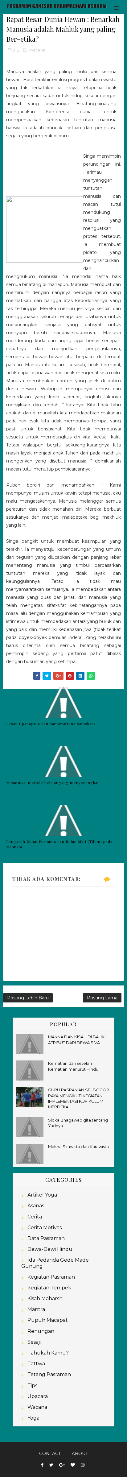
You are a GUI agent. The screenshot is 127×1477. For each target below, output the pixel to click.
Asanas (35, 1206)
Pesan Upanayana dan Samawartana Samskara (51, 723)
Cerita (34, 1217)
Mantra (36, 1309)
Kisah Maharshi (45, 1298)
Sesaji (34, 1342)
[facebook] (42, 1465)
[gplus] (62, 1465)
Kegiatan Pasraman (51, 1277)
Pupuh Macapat (47, 1320)
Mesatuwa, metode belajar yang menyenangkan (53, 782)
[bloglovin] (72, 1465)
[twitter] (51, 1465)
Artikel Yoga (42, 1195)
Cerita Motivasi (45, 1227)
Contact (50, 1453)
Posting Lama (102, 998)
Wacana (37, 50)
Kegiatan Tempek (49, 1288)
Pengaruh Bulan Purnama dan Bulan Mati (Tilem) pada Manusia (59, 844)
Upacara (37, 1396)
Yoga (33, 1418)
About (80, 1453)
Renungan (40, 1331)
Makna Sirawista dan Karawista (78, 1146)
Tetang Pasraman (49, 1374)
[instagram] (82, 1465)
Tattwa (36, 1364)
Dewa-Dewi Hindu (49, 1249)
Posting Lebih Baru (28, 998)
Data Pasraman (46, 1238)
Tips (32, 1385)
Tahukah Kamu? (48, 1353)
